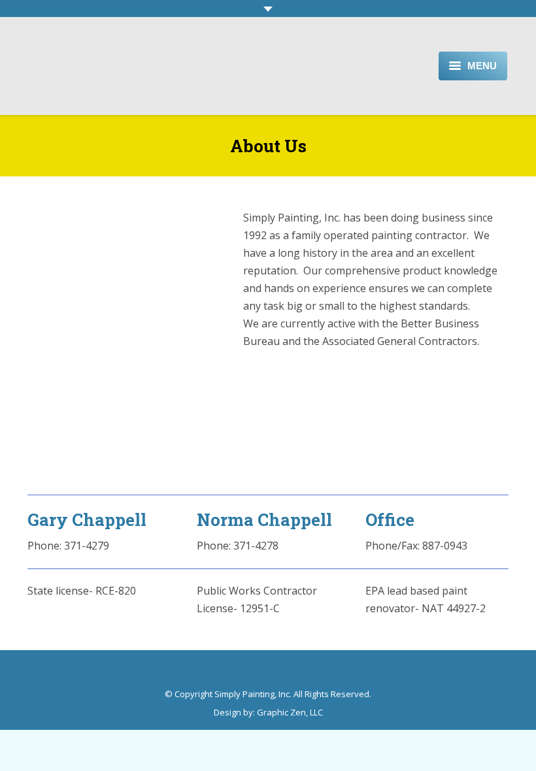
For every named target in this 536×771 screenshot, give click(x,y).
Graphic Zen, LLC (290, 712)
